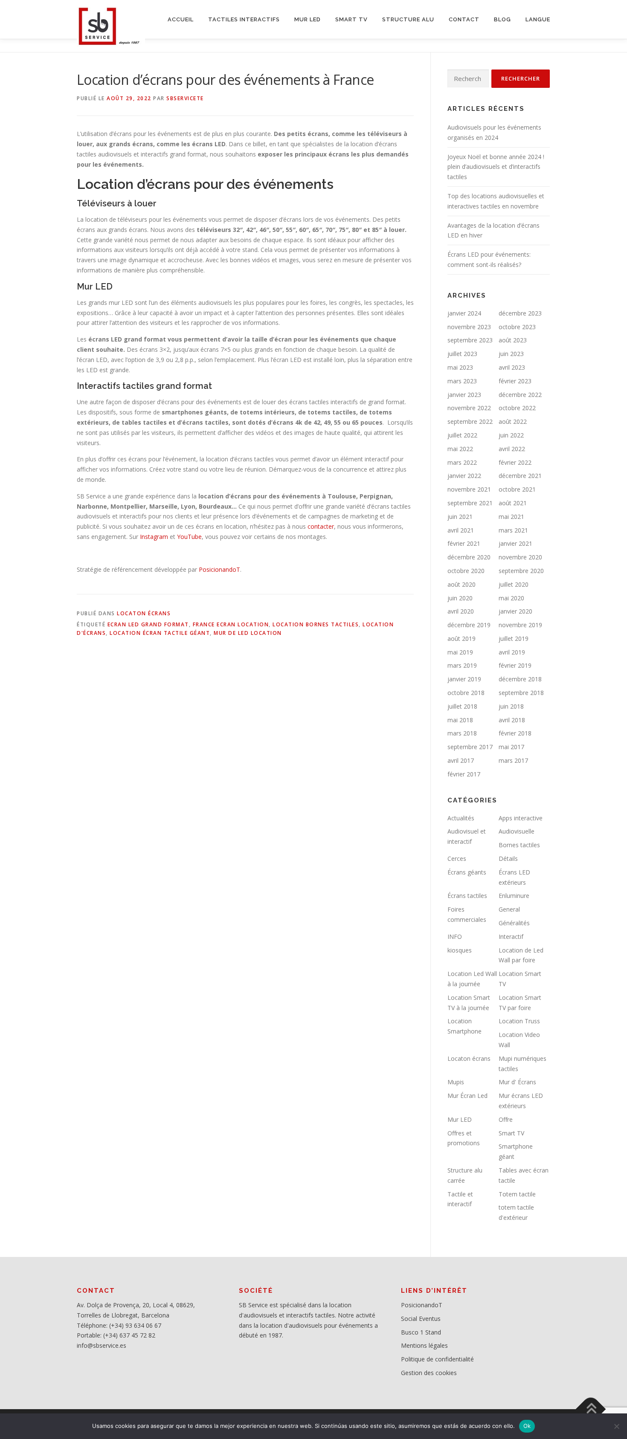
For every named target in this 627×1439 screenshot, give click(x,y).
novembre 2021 (469, 489)
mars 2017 (513, 760)
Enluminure (514, 896)
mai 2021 (511, 516)
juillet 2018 (462, 706)
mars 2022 (462, 462)
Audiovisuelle (516, 831)
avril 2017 (460, 760)
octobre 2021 (517, 489)
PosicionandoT (219, 569)
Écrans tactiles (467, 896)
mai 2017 (511, 747)
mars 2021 (513, 530)
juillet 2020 (513, 584)
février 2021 (463, 543)
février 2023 (515, 381)
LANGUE (537, 19)
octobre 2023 (517, 327)
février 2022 (515, 462)
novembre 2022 (469, 408)
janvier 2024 (464, 313)
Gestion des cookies (429, 1373)
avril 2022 (512, 449)
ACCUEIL (181, 19)
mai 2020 (511, 598)
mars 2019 (462, 665)
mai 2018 (460, 720)
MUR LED (307, 19)
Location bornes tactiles (316, 624)
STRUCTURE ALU (408, 19)
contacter (321, 526)
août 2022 (513, 421)
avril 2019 (512, 652)
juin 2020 (460, 598)
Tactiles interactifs (244, 19)
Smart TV (511, 1133)
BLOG (502, 19)
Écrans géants (466, 872)
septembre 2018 (521, 693)
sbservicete (185, 98)
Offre (506, 1119)
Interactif (511, 936)
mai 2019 (460, 652)
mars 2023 (462, 381)
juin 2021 (460, 516)
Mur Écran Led (467, 1096)
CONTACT (464, 19)
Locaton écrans (144, 613)
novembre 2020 (520, 557)
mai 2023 (460, 367)
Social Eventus (421, 1318)
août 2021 (513, 503)
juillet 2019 (513, 638)
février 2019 (515, 665)
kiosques (459, 950)
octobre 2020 (466, 571)
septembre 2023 (470, 340)
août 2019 (461, 638)
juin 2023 (511, 354)
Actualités (460, 818)
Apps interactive (521, 818)
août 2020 (461, 584)
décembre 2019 (469, 625)
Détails (508, 858)
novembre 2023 (469, 327)
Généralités (514, 923)
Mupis (455, 1082)
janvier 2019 (464, 679)
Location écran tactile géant (160, 633)
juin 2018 (511, 706)
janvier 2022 (464, 476)
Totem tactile (517, 1194)
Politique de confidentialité (437, 1359)
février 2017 (463, 774)
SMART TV (351, 19)
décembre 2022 (520, 395)
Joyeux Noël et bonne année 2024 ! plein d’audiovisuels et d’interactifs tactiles (495, 167)
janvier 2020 (515, 611)
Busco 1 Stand (421, 1332)
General (509, 909)
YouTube (189, 537)
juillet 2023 (462, 354)
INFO (454, 936)
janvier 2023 (464, 395)
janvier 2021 (515, 543)
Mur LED (459, 1119)
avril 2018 (512, 720)
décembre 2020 (469, 557)
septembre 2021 (470, 503)
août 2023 (513, 340)
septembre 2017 (470, 747)
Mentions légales (424, 1345)
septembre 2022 (470, 421)
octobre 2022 (517, 408)
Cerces (456, 858)
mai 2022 (460, 449)
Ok (527, 1425)
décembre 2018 (520, 679)
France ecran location (231, 624)
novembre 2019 (520, 625)
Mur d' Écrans (517, 1082)
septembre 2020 (521, 571)
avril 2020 (460, 611)
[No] (616, 1426)
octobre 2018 (466, 693)
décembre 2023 (520, 313)
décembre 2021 (520, 476)
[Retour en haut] (591, 1409)
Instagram (154, 537)
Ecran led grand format (148, 624)
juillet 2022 (462, 435)
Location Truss (519, 1021)
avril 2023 (512, 367)
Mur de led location (248, 633)
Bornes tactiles (519, 845)
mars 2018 (462, 733)
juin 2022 (511, 435)
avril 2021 (460, 530)
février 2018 (515, 733)
